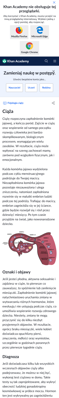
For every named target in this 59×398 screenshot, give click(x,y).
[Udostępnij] (53, 103)
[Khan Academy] (14, 61)
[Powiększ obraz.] (29, 248)
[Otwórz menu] (55, 61)
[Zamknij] (54, 2)
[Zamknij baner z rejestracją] (54, 71)
